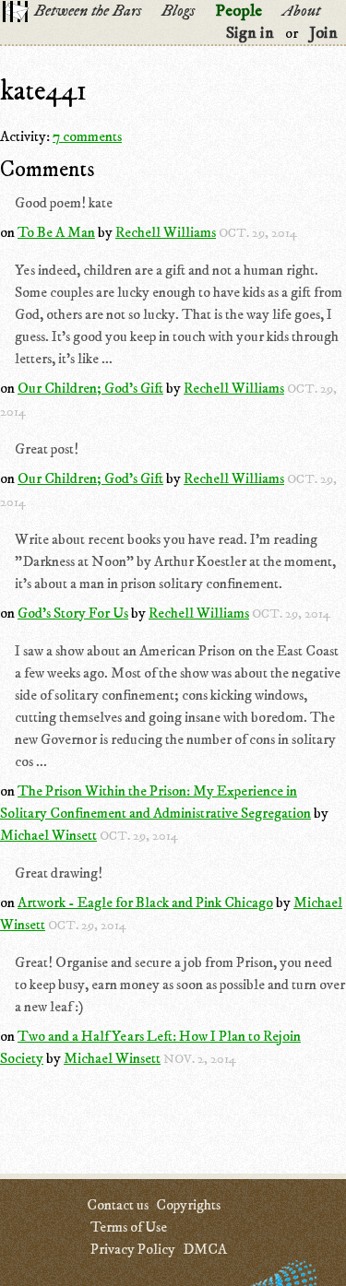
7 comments (87, 136)
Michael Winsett (48, 835)
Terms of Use (128, 1227)
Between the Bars (87, 11)
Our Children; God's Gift (90, 388)
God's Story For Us (73, 613)
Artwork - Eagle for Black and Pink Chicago (145, 902)
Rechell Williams (165, 232)
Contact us (118, 1205)
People (238, 11)
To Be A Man (56, 232)
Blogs (178, 11)
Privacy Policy (132, 1249)
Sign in (250, 33)
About (301, 11)
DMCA (205, 1249)
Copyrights (188, 1205)
